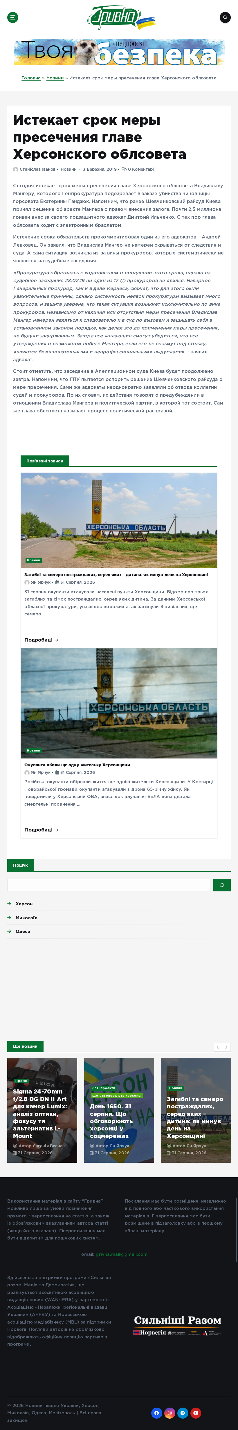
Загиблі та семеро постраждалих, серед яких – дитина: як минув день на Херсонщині (116, 574)
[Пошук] (222, 885)
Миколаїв (26, 917)
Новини (55, 78)
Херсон (24, 903)
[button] (218, 1047)
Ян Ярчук (41, 582)
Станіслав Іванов (37, 169)
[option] (42, 1110)
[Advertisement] (118, 988)
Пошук (20, 865)
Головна (31, 78)
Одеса (23, 931)
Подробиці (39, 639)
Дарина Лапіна (48, 1146)
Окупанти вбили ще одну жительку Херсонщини (77, 765)
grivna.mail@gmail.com (121, 1254)
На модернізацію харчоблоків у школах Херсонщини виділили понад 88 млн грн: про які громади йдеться (42, 1113)
